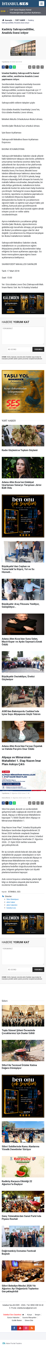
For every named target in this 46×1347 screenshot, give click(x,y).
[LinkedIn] (10, 67)
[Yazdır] (29, 67)
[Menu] (42, 3)
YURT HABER (20, 20)
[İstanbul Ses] (15, 3)
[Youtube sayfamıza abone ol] (20, 1328)
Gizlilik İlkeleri (17, 1320)
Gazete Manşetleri (29, 1318)
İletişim (37, 1315)
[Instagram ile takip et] (26, 1328)
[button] (33, 67)
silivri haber (10, 902)
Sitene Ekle (29, 1320)
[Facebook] (3, 67)
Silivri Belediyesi (12, 899)
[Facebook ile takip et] (14, 1328)
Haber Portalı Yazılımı (14, 1343)
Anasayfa (8, 20)
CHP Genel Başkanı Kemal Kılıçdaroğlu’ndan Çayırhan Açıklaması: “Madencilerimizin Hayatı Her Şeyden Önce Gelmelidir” (27, 11)
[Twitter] (6, 67)
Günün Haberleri (13, 1318)
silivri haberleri (11, 905)
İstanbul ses (11, 908)
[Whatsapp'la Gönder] (14, 67)
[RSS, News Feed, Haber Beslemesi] (32, 1328)
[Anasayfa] (23, 1315)
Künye (29, 1315)
